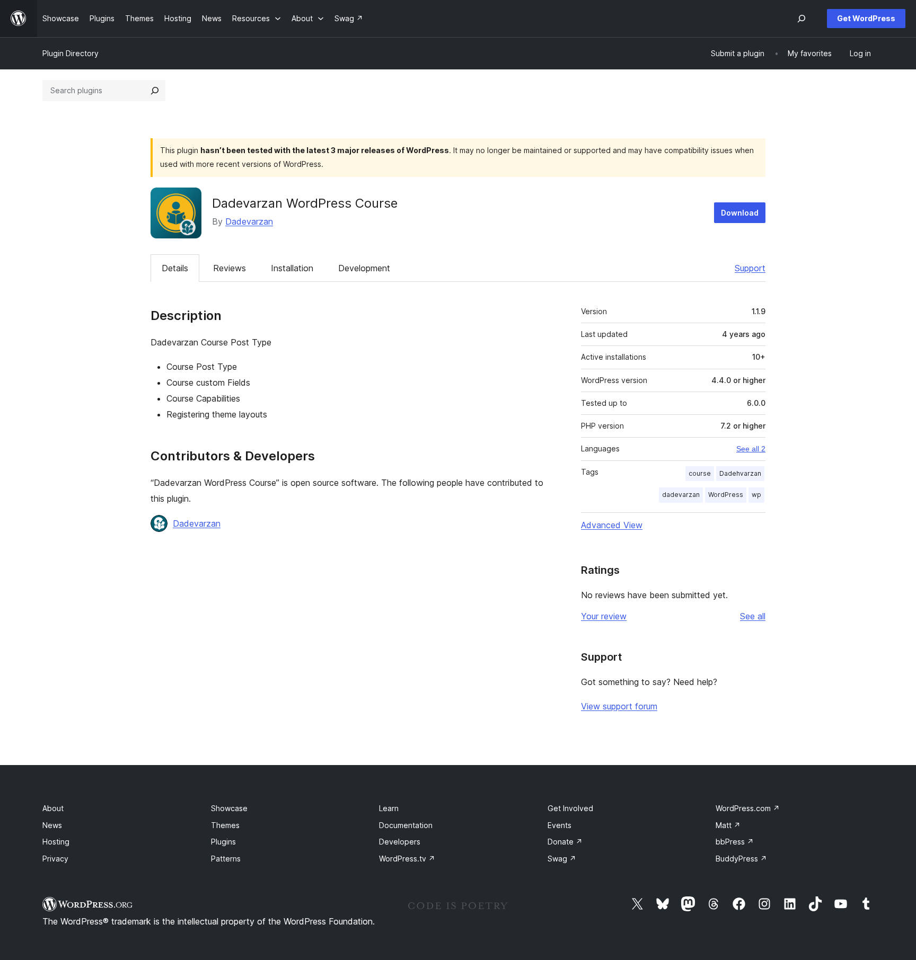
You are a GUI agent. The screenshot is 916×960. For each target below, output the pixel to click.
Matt (728, 825)
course (700, 473)
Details (175, 268)
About (53, 808)
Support (750, 268)
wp (756, 495)
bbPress (735, 841)
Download (740, 212)
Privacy (55, 858)
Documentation (406, 825)
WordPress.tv (407, 858)
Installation (292, 268)
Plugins (223, 841)
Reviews (229, 268)
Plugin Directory (70, 53)
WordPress (725, 495)
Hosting (55, 841)
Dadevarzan (249, 221)
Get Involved (570, 808)
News (52, 825)
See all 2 (750, 449)
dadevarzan (681, 495)
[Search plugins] (154, 90)
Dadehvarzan (740, 473)
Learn (389, 808)
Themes (225, 825)
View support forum (619, 706)
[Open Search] (801, 18)
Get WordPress (866, 18)
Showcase (229, 808)
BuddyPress (741, 858)
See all (752, 616)
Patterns (226, 858)
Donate (565, 841)
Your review (604, 616)
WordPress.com (748, 808)
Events (559, 825)
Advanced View (611, 525)
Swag (562, 858)
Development (364, 268)
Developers (399, 841)
